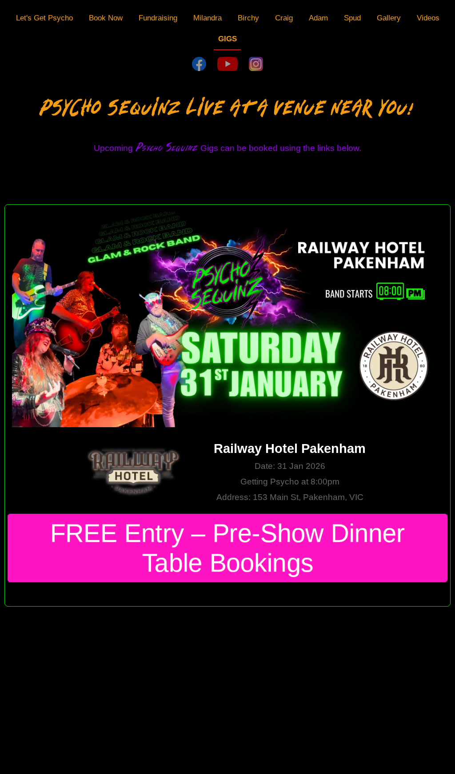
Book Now (106, 17)
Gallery (389, 17)
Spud (352, 17)
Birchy (248, 17)
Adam (318, 17)
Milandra (207, 17)
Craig (284, 17)
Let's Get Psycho (44, 17)
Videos (428, 17)
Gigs (227, 38)
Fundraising (158, 17)
